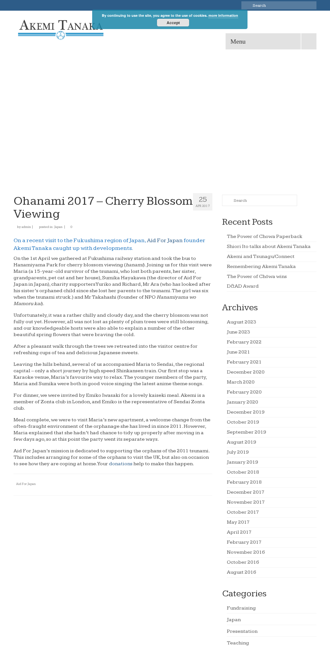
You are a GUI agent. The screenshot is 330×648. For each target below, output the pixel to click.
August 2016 (241, 572)
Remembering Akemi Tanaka (261, 266)
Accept (173, 23)
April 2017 (239, 532)
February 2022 (244, 342)
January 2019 (242, 462)
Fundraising (241, 608)
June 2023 (238, 332)
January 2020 (242, 402)
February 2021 (244, 362)
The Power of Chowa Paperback (264, 236)
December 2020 (246, 372)
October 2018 (243, 472)
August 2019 (241, 442)
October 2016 (243, 562)
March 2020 (241, 382)
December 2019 (246, 412)
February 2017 (244, 542)
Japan (58, 227)
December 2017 (246, 492)
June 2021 (238, 352)
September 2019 (246, 432)
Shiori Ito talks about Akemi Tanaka (269, 246)
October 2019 (243, 422)
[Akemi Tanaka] (61, 30)
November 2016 (246, 552)
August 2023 (241, 322)
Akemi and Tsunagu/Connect (261, 256)
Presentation (242, 631)
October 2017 (243, 512)
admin (26, 227)
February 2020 (244, 392)
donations (120, 464)
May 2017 (238, 522)
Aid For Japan (165, 240)
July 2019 (238, 452)
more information (223, 15)
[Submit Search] (246, 5)
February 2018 (244, 482)
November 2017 (246, 502)
